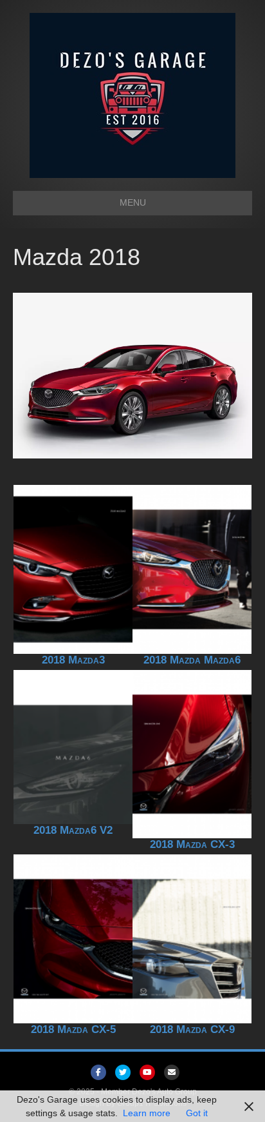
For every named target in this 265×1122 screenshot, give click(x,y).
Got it (197, 1113)
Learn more (146, 1113)
